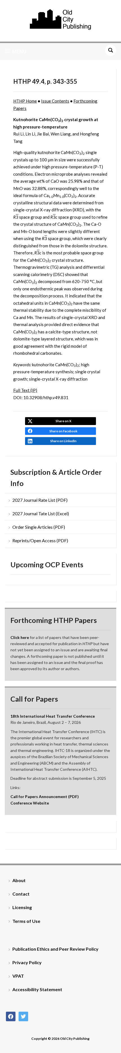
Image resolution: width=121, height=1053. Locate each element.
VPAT (18, 976)
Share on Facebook (63, 431)
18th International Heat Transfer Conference (52, 716)
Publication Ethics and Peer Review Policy (55, 949)
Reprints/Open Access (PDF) (40, 540)
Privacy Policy (27, 962)
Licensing (22, 907)
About (19, 880)
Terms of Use (26, 921)
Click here (19, 637)
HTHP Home (25, 100)
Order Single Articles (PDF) (38, 527)
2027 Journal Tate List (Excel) (40, 513)
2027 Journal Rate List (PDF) (40, 500)
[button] (15, 51)
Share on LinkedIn (63, 441)
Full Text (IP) (25, 390)
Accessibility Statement (37, 989)
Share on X (63, 421)
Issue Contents (55, 100)
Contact (21, 893)
